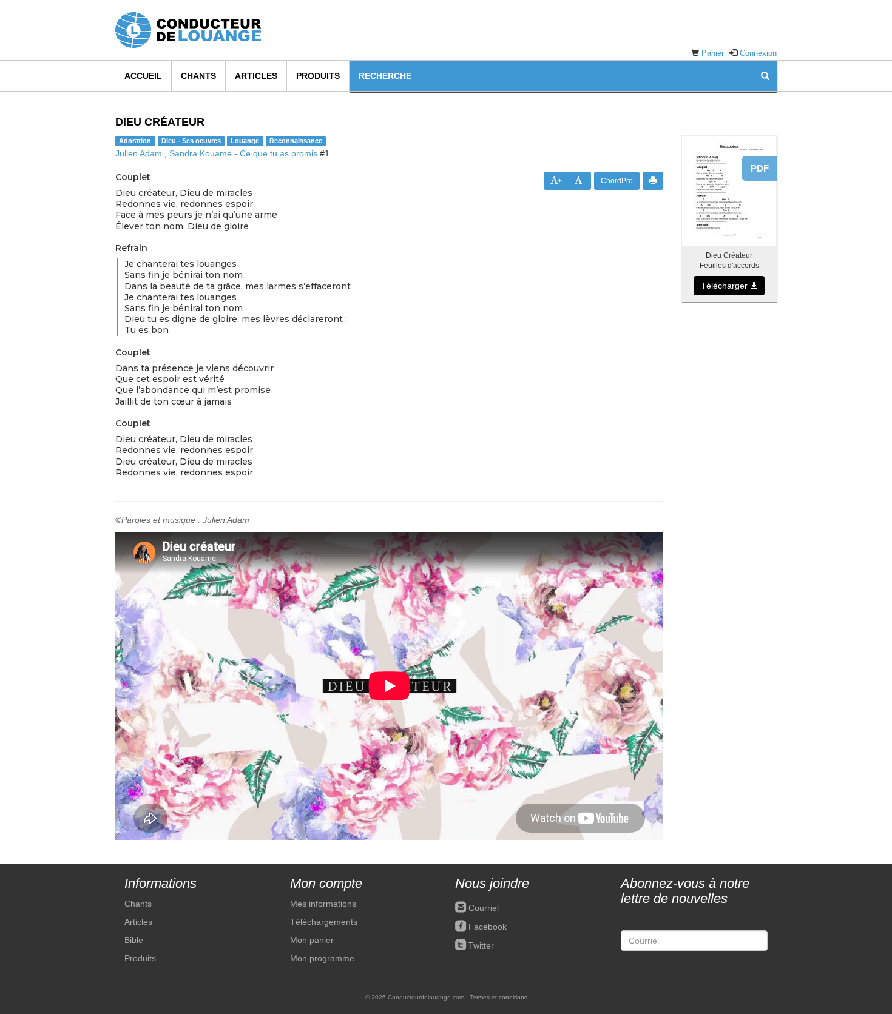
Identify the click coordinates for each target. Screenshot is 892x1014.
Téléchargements (323, 922)
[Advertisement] (729, 496)
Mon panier (312, 940)
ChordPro (617, 180)
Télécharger (725, 285)
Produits (318, 76)
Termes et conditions (498, 997)
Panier (712, 53)
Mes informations (323, 903)
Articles (256, 76)
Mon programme (322, 958)
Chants (198, 76)
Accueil (143, 76)
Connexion (758, 53)
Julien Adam (138, 153)
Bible (133, 940)
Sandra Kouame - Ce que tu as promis (243, 153)
